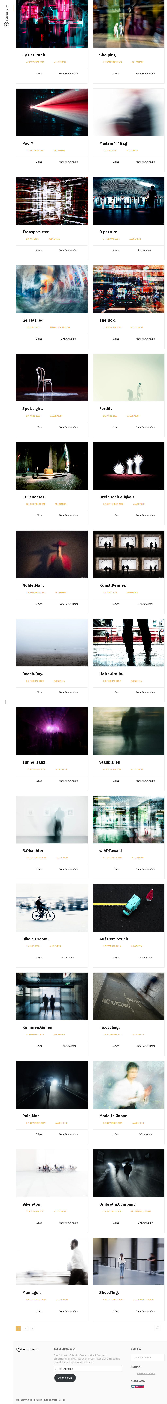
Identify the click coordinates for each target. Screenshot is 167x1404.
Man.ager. (31, 1292)
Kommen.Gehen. (37, 1027)
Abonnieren (65, 1377)
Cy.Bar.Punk (33, 54)
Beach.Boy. (32, 673)
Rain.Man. (31, 1115)
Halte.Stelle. (111, 673)
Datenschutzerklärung (54, 1400)
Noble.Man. (33, 585)
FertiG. (105, 408)
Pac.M (28, 143)
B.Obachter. (33, 850)
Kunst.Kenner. (112, 585)
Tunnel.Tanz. (34, 762)
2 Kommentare (145, 250)
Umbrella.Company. (118, 1204)
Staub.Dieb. (110, 762)
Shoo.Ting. (109, 1292)
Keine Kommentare (68, 73)
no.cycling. (109, 1027)
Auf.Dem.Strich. (114, 938)
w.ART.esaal (110, 850)
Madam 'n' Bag (113, 143)
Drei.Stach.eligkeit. (117, 497)
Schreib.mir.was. (146, 1373)
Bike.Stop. (31, 1204)
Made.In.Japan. (114, 1115)
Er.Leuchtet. (33, 497)
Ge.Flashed (33, 320)
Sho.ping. (108, 54)
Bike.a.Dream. (35, 938)
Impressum (38, 1400)
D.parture (108, 231)
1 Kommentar (68, 957)
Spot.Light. (32, 408)
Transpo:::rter (35, 231)
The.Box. (107, 320)
